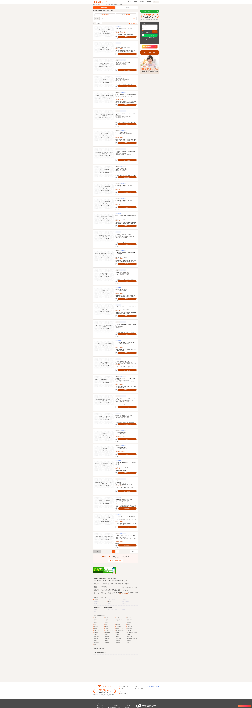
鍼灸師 (117, 632)
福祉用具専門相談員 (120, 630)
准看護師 (129, 617)
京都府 (115, 4)
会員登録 (149, 1)
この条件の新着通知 (133, 23)
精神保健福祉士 (130, 628)
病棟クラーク (96, 644)
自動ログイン (146, 30)
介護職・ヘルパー (119, 628)
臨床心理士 (107, 638)
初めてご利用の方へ (150, 52)
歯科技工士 (96, 626)
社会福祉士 (107, 628)
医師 (95, 617)
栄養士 (128, 620)
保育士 (117, 634)
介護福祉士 (96, 628)
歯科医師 (118, 624)
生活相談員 (129, 636)
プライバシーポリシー (139, 688)
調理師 (95, 640)
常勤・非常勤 (104, 7)
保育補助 (129, 634)
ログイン (155, 31)
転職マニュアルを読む (99, 648)
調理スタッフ (108, 640)
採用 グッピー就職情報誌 (113, 705)
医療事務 (118, 642)
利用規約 (136, 686)
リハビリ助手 (119, 622)
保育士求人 (108, 1)
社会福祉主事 (96, 630)
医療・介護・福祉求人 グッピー (99, 4)
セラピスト (107, 634)
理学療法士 (96, 622)
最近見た (136, 1)
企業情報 (127, 703)
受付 (128, 642)
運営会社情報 (128, 705)
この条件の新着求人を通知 (116, 560)
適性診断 (129, 1)
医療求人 (121, 580)
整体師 (95, 634)
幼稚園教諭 (96, 636)
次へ (133, 551)
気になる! (142, 1)
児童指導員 (107, 636)
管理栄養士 (118, 620)
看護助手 (129, 640)
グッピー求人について (124, 686)
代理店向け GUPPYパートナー (114, 707)
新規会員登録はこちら (149, 46)
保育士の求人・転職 (109, 4)
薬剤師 (106, 617)
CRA (95, 624)
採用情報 (127, 707)
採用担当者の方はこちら (153, 686)
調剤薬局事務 (96, 642)
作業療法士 (107, 622)
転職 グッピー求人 (100, 705)
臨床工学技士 (96, 620)
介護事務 (129, 630)
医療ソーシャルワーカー (132, 638)
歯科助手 (107, 626)
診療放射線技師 (119, 619)
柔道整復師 (107, 632)
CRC (106, 624)
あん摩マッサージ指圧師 (132, 632)
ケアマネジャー (130, 626)
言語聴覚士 (129, 622)
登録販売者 (118, 626)
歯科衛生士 (129, 624)
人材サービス (99, 703)
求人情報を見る (127, 36)
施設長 (117, 636)
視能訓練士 (107, 620)
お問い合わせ (123, 690)
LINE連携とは (112, 573)
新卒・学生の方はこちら (149, 11)
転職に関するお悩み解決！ (100, 652)
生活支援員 (96, 638)
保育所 (109, 601)
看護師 (117, 617)
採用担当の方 (155, 1)
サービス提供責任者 (109, 630)
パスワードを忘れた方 (146, 32)
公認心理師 (118, 638)
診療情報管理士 (119, 640)
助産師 (106, 619)
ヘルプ (121, 688)
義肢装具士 (107, 642)
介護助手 (96, 632)
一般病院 (96, 599)
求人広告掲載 (123, 693)
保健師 (95, 619)
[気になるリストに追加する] (117, 37)
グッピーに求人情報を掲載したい (122, 593)
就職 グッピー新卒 (100, 707)
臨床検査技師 (130, 619)
